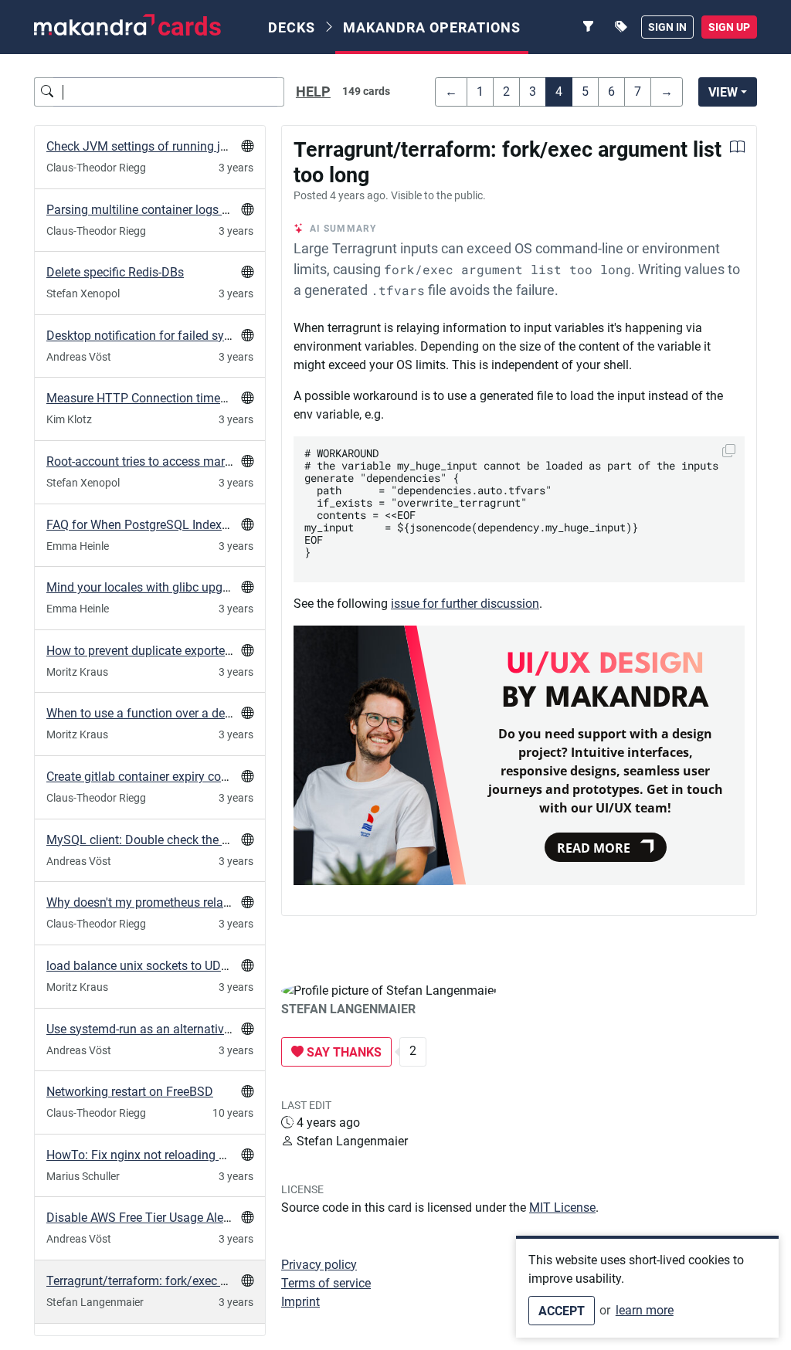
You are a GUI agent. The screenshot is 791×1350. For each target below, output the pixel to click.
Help (313, 92)
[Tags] (621, 27)
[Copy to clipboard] (729, 450)
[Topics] (588, 27)
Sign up (729, 27)
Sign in (667, 27)
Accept (561, 1311)
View (723, 92)
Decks (291, 27)
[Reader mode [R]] (737, 148)
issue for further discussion (465, 603)
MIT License (562, 1207)
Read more (593, 848)
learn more (645, 1310)
